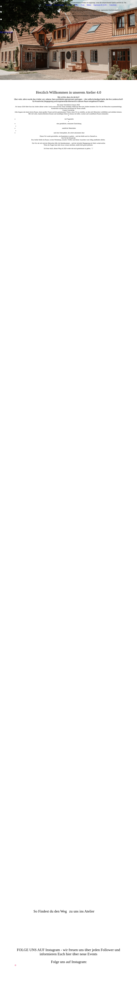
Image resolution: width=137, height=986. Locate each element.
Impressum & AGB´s (100, 5)
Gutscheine (113, 5)
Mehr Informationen (6, 32)
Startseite (49, 5)
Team (82, 5)
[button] (68, 27)
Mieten (89, 5)
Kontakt (69, 5)
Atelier (76, 5)
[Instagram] (15, 965)
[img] (26, 5)
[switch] (1, 12)
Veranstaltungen (59, 5)
